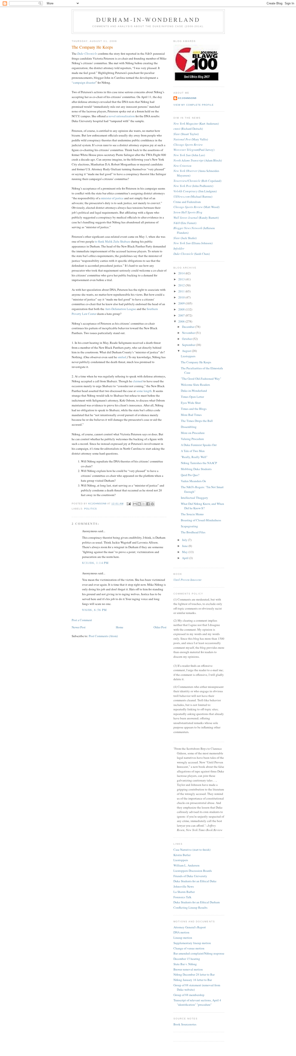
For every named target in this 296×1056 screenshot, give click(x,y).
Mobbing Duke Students (196, 469)
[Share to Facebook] (148, 504)
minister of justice (112, 198)
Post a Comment (82, 620)
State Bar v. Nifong (185, 964)
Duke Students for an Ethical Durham (196, 902)
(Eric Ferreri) (184, 223)
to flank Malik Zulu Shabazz (112, 241)
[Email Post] (128, 504)
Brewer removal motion (188, 969)
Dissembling (189, 427)
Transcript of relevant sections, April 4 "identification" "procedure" (197, 1002)
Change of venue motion (188, 948)
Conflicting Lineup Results (190, 907)
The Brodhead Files (193, 532)
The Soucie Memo (192, 514)
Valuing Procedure (192, 439)
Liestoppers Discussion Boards (192, 871)
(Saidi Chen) (191, 254)
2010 (181, 297)
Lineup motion (182, 938)
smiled (122, 357)
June (185, 546)
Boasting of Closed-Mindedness (201, 520)
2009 (181, 303)
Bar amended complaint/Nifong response (198, 953)
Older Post (160, 627)
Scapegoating (189, 526)
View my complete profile (193, 105)
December (188, 327)
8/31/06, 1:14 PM (95, 563)
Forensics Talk (182, 897)
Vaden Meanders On (193, 481)
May (185, 552)
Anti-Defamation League (120, 309)
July (185, 540)
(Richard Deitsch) (188, 128)
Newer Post (79, 627)
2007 (181, 315)
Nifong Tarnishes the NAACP (199, 463)
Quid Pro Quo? (190, 475)
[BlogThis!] (139, 504)
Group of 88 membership (188, 995)
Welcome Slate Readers (195, 385)
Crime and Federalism (187, 202)
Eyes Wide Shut (191, 403)
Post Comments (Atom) (103, 636)
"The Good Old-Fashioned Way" (201, 378)
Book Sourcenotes (184, 1024)
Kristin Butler (182, 855)
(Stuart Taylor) (186, 134)
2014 (181, 273)
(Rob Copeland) (197, 181)
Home (119, 627)
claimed (138, 381)
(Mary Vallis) (190, 139)
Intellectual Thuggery (194, 498)
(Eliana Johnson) (193, 243)
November (189, 333)
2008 (181, 309)
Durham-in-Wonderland (148, 19)
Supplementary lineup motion (192, 943)
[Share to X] (143, 504)
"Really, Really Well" (194, 457)
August (187, 351)
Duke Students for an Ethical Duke (194, 881)
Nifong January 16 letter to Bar (192, 980)
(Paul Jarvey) (193, 150)
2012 (181, 285)
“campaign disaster (84, 82)
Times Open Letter (192, 397)
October (187, 339)
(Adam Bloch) (197, 160)
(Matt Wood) (196, 207)
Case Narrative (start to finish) (191, 849)
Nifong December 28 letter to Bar (194, 974)
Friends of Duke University (190, 876)
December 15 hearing (186, 959)
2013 (181, 279)
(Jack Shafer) (185, 238)
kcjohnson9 (187, 98)
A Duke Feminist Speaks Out (199, 445)
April (185, 558)
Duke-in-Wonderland (194, 391)
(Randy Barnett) (196, 217)
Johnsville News (183, 886)
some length (144, 391)
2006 (181, 321)
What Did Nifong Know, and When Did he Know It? (202, 506)
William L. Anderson (186, 865)
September (189, 345)
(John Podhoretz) (193, 186)
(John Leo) (189, 155)
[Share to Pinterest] (152, 504)
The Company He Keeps (196, 362)
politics (90, 508)
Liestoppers (188, 356)
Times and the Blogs (194, 409)
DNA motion (181, 932)
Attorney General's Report (189, 927)
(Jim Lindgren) (195, 191)
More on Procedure (193, 433)
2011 (181, 291)
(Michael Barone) (192, 196)
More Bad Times (191, 415)
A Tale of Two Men (193, 451)
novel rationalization (121, 116)
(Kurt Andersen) (196, 123)
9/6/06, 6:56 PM (94, 610)
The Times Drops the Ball (197, 421)
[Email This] (135, 504)
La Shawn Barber (184, 892)
